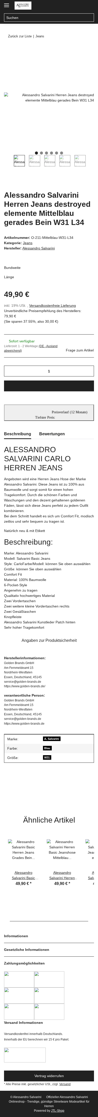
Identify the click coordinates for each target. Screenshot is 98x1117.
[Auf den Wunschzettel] (83, 62)
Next (90, 162)
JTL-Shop (57, 1110)
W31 (47, 757)
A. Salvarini (51, 738)
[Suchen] (90, 17)
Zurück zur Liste (20, 36)
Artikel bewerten (21, 791)
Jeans (27, 243)
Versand (65, 1084)
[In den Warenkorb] (8, 50)
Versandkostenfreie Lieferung (52, 305)
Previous (9, 162)
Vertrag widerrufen (49, 1076)
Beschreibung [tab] (17, 434)
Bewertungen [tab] (52, 434)
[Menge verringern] (9, 371)
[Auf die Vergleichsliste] (70, 62)
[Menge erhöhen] (88, 371)
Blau (47, 748)
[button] (70, 6)
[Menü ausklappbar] (6, 3)
